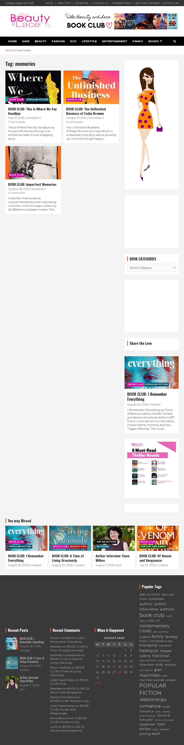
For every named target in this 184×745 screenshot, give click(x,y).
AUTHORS (103, 546)
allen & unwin (149, 594)
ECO (73, 41)
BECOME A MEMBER (147, 3)
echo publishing (160, 632)
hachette (165, 645)
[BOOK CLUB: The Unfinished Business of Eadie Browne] (91, 87)
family (158, 636)
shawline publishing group (155, 714)
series (158, 711)
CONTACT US (100, 3)
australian (156, 599)
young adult (149, 734)
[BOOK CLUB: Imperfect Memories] (33, 162)
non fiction (146, 670)
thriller (145, 729)
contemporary (154, 625)
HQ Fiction (164, 660)
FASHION (58, 41)
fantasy (171, 636)
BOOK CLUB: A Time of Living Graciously (68, 558)
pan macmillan (150, 672)
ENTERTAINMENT (114, 41)
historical (160, 655)
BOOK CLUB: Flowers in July (69, 701)
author (146, 603)
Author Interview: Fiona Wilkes (113, 558)
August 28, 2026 (137, 404)
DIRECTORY (64, 3)
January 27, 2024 (76, 118)
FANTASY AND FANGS (153, 546)
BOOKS (153, 41)
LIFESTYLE (89, 41)
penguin (171, 680)
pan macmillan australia (153, 678)
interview (146, 664)
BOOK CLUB (171, 3)
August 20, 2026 (62, 565)
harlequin (148, 650)
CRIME (145, 631)
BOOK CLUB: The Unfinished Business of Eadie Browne (86, 111)
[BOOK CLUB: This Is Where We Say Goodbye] (33, 87)
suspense (147, 724)
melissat (155, 404)
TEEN (160, 724)
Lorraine (80, 565)
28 (119, 672)
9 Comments (74, 122)
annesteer (33, 118)
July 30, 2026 (147, 565)
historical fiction (148, 660)
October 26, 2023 (18, 189)
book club (151, 615)
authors (167, 609)
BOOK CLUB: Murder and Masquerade (69, 709)
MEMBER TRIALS (121, 3)
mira (159, 664)
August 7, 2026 (105, 565)
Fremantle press (160, 641)
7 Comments (16, 122)
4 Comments (16, 193)
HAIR (25, 41)
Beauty (40, 41)
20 (114, 666)
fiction (143, 641)
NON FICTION (78, 546)
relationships (152, 699)
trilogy (156, 729)
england (144, 637)
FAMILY (138, 41)
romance (150, 706)
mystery (170, 664)
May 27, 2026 (16, 118)
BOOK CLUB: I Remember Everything (147, 396)
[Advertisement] (151, 221)
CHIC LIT (154, 620)
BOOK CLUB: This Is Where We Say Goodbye (32, 111)
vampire (165, 729)
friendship (148, 645)
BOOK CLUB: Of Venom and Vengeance (155, 558)
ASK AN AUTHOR (106, 541)
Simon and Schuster (164, 720)
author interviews (152, 606)
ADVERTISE (81, 3)
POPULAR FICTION (37, 99)
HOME (49, 3)
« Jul (98, 682)
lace (119, 565)
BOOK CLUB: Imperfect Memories (32, 184)
